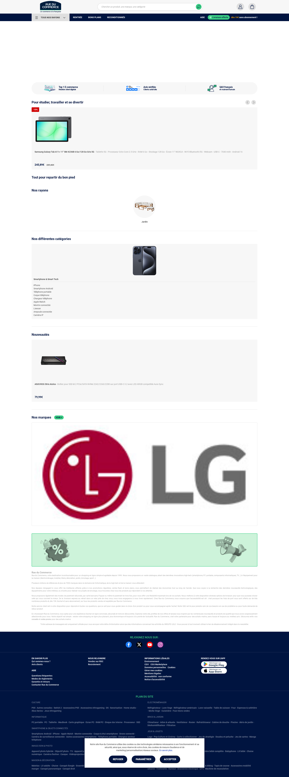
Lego (150, 737)
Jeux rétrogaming (52, 711)
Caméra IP (38, 315)
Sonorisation (116, 708)
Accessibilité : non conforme (158, 676)
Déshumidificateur (156, 725)
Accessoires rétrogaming (92, 708)
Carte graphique (76, 722)
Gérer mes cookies (153, 670)
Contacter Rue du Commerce (45, 685)
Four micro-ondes (181, 711)
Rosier (192, 722)
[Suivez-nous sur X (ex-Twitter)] (139, 645)
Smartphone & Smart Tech (46, 279)
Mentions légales (152, 673)
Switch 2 (58, 708)
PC (45, 722)
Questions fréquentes (42, 675)
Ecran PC (90, 722)
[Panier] (252, 7)
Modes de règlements (42, 679)
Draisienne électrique (187, 769)
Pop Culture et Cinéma (164, 737)
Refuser (118, 759)
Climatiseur (153, 722)
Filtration (171, 725)
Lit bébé (241, 751)
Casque (64, 754)
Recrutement (94, 664)
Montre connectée (42, 305)
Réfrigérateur (154, 708)
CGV (146, 664)
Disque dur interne (114, 722)
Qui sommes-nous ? (41, 661)
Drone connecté (126, 734)
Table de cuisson (222, 708)
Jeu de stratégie (206, 737)
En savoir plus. (166, 750)
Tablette (53, 722)
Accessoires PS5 (71, 708)
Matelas (35, 765)
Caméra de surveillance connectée (48, 737)
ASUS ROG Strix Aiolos (45, 384)
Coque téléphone (41, 295)
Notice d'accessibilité (154, 679)
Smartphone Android (43, 288)
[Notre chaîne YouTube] (150, 645)
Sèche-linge (154, 711)
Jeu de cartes (241, 737)
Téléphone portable (42, 292)
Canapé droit (69, 769)
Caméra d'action (51, 754)
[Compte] (240, 7)
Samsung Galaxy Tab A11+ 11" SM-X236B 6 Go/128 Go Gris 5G (65, 152)
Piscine (234, 722)
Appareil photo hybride (42, 751)
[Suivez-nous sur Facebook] (129, 645)
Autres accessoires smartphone (81, 737)
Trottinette (161, 769)
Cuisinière (166, 711)
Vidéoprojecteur (77, 754)
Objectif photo (62, 751)
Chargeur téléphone (43, 298)
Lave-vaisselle (205, 708)
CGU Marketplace (159, 664)
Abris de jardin (246, 722)
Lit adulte (45, 765)
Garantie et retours (41, 682)
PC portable (37, 722)
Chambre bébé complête (212, 751)
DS (107, 708)
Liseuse (37, 308)
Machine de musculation (217, 769)
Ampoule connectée (43, 312)
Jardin (144, 222)
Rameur (172, 769)
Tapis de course (221, 765)
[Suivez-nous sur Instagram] (160, 645)
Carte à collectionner (187, 737)
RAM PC (99, 722)
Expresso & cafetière (247, 708)
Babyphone (230, 751)
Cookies (171, 667)
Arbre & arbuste (167, 722)
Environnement (151, 661)
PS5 (33, 708)
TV (71, 751)
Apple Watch (39, 302)
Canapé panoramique (50, 769)
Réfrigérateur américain (185, 708)
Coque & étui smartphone (106, 734)
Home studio (130, 708)
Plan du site (144, 696)
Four (233, 708)
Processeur (129, 722)
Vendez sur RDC (95, 661)
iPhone (37, 285)
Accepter (170, 759)
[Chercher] (199, 7)
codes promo (46, 619)
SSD (138, 722)
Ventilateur (182, 722)
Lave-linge (167, 708)
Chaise (55, 765)
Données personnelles (155, 667)
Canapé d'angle (67, 765)
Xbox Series (37, 711)
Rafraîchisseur (204, 722)
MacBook (62, 722)
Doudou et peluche (224, 737)
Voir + (59, 417)
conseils (35, 619)
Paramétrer (143, 759)
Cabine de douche (220, 722)
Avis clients (37, 664)
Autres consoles (44, 708)
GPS (202, 769)
